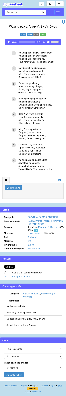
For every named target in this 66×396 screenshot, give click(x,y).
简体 (53, 385)
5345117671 (34, 248)
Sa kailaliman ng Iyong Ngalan (21, 324)
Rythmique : (10, 244)
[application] (33, 42)
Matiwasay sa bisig (15, 306)
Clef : (7, 237)
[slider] (55, 41)
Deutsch (44, 385)
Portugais (35, 293)
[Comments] (6, 180)
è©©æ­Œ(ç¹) (47, 293)
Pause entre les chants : (16, 362)
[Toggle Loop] (38, 42)
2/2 (29, 240)
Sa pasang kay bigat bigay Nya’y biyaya (25, 318)
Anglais (26, 293)
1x (44, 42)
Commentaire (13, 187)
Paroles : (8, 227)
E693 (30, 34)
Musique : (9, 233)
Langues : (15, 293)
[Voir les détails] (63, 22)
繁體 (60, 385)
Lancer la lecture (14, 374)
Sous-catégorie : (12, 220)
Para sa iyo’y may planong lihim (21, 312)
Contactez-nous (10, 385)
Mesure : (8, 240)
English (24, 385)
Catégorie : (10, 217)
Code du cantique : (14, 248)
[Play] (8, 42)
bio (36, 230)
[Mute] (48, 42)
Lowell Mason (34, 233)
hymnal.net (36, 391)
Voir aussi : (14, 300)
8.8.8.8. (31, 244)
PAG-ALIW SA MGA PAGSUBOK (43, 217)
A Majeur (32, 237)
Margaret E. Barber (47, 227)
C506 (23, 34)
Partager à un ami (21, 276)
